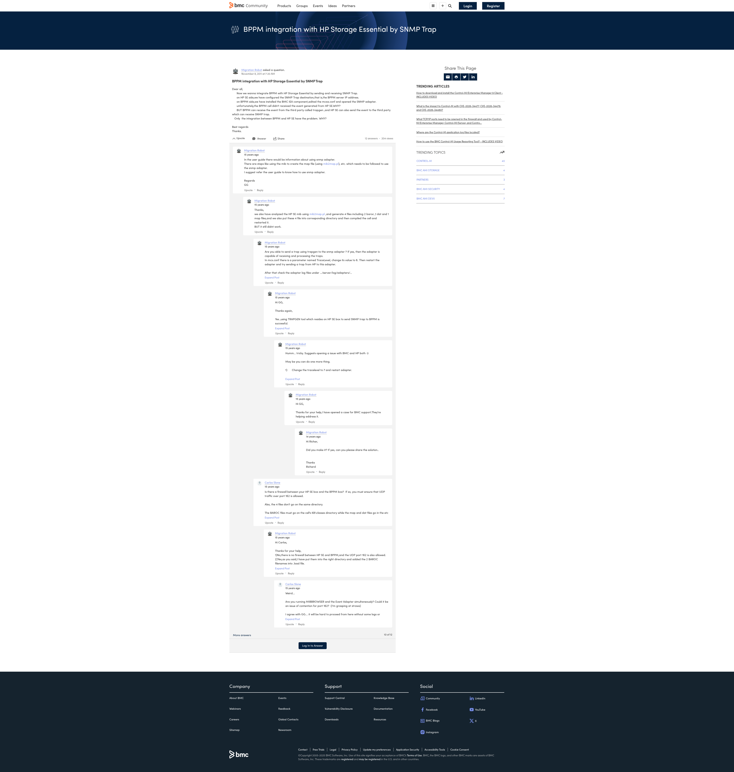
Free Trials (318, 749)
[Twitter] (465, 77)
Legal (333, 749)
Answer (261, 138)
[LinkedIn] (473, 77)
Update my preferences (377, 749)
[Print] (456, 77)
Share (281, 138)
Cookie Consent (459, 749)
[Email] (448, 77)
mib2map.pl (331, 164)
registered (347, 759)
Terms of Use (414, 755)
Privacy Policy (350, 749)
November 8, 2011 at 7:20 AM (258, 73)
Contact (302, 749)
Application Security (407, 749)
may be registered (369, 759)
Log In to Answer (312, 645)
